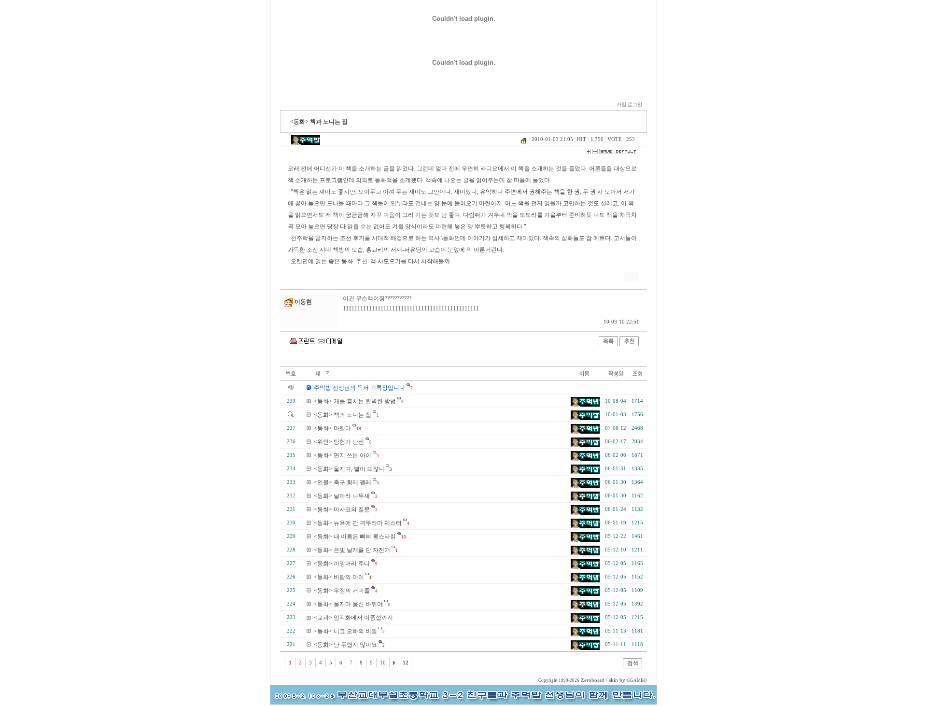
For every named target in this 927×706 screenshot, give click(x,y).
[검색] (632, 666)
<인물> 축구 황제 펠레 (342, 482)
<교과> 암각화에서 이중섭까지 (353, 617)
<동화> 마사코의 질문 (342, 509)
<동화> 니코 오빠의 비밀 (345, 631)
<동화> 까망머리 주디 (342, 563)
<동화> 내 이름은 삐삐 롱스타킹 (355, 536)
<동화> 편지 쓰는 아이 (342, 455)
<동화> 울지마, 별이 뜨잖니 (349, 469)
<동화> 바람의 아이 (339, 577)
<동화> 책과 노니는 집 (342, 414)
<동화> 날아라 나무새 (342, 496)
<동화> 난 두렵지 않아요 (345, 644)
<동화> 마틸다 (332, 428)
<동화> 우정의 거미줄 (342, 590)
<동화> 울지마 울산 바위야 (348, 604)
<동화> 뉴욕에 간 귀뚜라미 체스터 (358, 523)
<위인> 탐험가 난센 (339, 441)
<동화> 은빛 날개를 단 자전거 (352, 550)
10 (383, 662)
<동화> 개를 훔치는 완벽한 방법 (355, 401)
